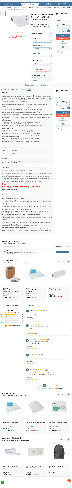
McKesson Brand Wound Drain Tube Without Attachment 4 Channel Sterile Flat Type (34, 468)
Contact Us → (35, 80)
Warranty (17, 89)
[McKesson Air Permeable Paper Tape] (59, 407)
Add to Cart (64, 35)
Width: (34, 53)
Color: (35, 38)
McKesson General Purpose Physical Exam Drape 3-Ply (10, 290)
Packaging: (36, 60)
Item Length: (36, 45)
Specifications (11, 89)
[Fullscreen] (26, 13)
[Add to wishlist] (26, 19)
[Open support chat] (69, 480)
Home (2, 9)
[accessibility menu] (2, 482)
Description (3, 89)
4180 (53, 385)
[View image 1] (3, 13)
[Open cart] (69, 4)
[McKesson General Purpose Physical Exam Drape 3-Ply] (13, 274)
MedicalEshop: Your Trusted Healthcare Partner (36, 1)
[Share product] (26, 16)
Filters (67, 305)
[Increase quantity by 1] (68, 20)
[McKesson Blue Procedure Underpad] (36, 274)
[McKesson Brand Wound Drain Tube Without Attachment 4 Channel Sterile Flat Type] (36, 452)
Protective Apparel (9, 9)
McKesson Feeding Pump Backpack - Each (56, 467)
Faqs (29, 89)
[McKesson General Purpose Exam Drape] (36, 407)
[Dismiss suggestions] (69, 473)
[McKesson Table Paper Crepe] (59, 274)
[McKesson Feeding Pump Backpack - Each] (59, 452)
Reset (51, 33)
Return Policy (23, 89)
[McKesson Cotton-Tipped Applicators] (13, 452)
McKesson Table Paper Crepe (57, 290)
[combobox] (42, 41)
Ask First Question (63, 252)
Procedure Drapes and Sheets (21, 9)
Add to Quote (64, 38)
